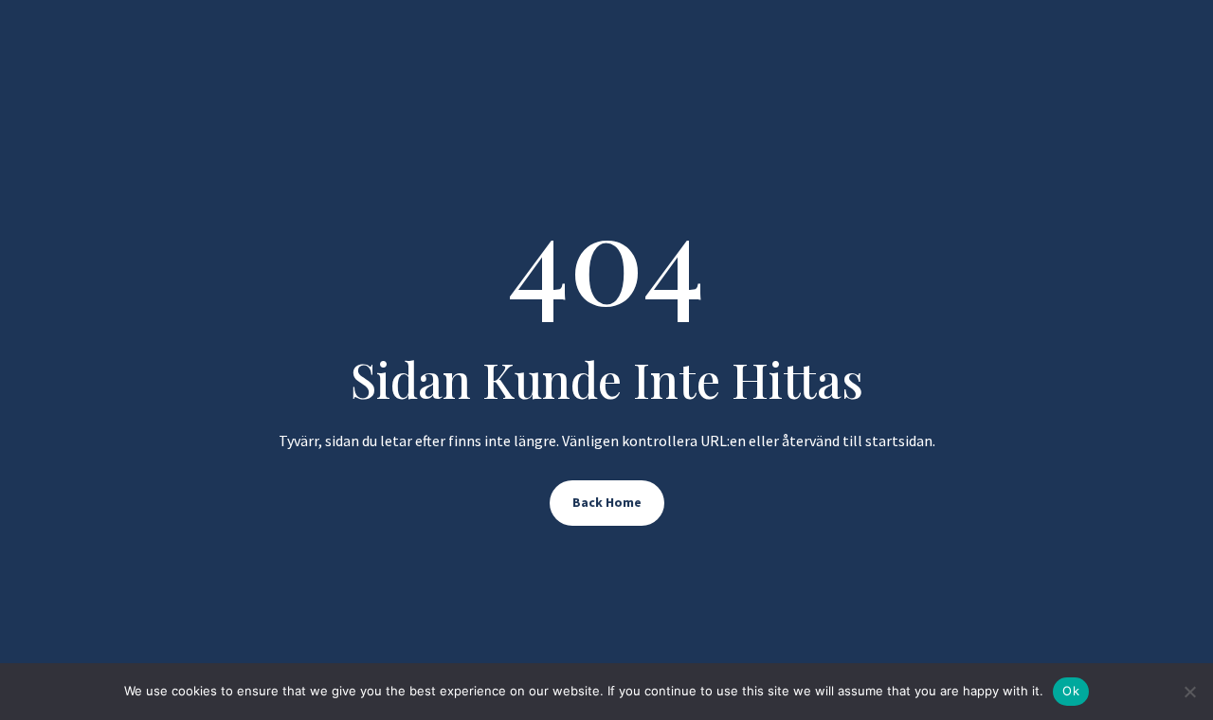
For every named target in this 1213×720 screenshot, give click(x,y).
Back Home (607, 502)
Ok (1070, 690)
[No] (1189, 691)
